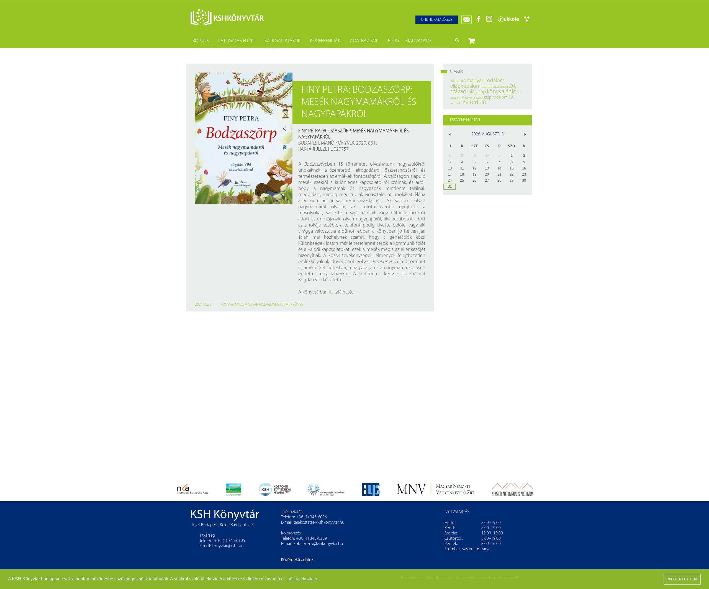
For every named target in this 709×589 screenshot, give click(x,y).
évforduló (474, 102)
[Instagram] (489, 21)
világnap (476, 92)
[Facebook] (479, 21)
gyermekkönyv (290, 305)
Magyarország (472, 98)
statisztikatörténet (494, 87)
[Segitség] (527, 21)
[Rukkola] (508, 21)
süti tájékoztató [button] (302, 579)
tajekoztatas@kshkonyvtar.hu (319, 522)
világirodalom (465, 86)
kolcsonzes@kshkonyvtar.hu (318, 544)
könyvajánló (231, 305)
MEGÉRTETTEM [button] (682, 579)
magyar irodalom (260, 305)
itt (331, 292)
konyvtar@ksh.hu (227, 546)
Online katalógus (436, 20)
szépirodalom (496, 97)
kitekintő (458, 81)
